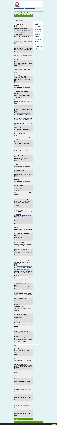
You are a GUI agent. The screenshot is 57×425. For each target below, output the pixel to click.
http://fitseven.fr (17, 59)
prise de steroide (27, 8)
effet (16, 8)
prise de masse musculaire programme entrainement (37, 34)
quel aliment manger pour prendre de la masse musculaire (38, 42)
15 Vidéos (18, 16)
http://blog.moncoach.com (18, 369)
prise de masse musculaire (37, 26)
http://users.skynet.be (18, 75)
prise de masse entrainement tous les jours (38, 44)
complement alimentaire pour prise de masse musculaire (38, 41)
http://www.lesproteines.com (18, 190)
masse (38, 8)
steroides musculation (21, 8)
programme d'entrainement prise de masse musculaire (23, 113)
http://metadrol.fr (17, 275)
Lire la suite (15, 25)
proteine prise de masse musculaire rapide (22, 124)
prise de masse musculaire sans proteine (38, 27)
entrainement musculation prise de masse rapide (38, 39)
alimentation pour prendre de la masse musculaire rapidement (38, 29)
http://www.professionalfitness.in (19, 348)
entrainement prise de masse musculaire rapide (38, 24)
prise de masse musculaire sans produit (38, 45)
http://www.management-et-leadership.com (20, 26)
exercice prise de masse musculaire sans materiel (27, 206)
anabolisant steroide (32, 8)
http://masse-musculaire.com (18, 139)
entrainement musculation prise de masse (38, 36)
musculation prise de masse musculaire (38, 35)
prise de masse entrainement (38, 31)
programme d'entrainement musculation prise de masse (22, 338)
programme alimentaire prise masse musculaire (26, 114)
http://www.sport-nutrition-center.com (19, 112)
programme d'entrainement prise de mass (27, 339)
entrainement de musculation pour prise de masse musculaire (38, 25)
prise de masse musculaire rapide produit (24, 123)
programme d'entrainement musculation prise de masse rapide (23, 337)
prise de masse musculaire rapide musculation (38, 48)
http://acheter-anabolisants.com (19, 34)
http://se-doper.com (17, 265)
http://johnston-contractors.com (18, 214)
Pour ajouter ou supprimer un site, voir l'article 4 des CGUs (20, 421)
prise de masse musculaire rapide (37, 32)
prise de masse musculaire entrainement (37, 22)
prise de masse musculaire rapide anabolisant (19, 267)
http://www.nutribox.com (18, 304)
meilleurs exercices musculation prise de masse (38, 46)
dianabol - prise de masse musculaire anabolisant (22, 266)
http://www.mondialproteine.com (19, 82)
